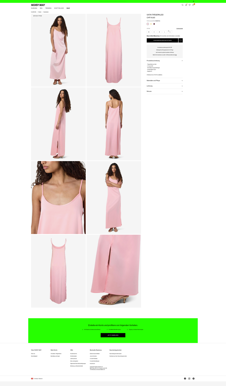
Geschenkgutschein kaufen (115, 353)
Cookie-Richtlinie (93, 358)
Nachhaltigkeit (34, 356)
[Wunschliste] (189, 5)
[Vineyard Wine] (154, 24)
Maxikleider (46, 12)
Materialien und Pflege (153, 80)
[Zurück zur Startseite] (38, 5)
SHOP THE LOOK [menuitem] (59, 8)
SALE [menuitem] (68, 8)
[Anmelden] (186, 5)
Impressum (92, 363)
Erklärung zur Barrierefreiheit (76, 366)
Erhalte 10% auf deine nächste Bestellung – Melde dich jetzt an (113, 1)
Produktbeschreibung (153, 61)
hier (176, 54)
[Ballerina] (148, 24)
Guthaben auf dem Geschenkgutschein (118, 356)
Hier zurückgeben (74, 361)
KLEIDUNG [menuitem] (34, 8)
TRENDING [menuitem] (48, 8)
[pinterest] (193, 378)
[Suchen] (182, 5)
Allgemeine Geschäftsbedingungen (78, 363)
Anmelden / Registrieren (56, 353)
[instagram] (189, 378)
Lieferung (149, 86)
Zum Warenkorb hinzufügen (162, 40)
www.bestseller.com (100, 369)
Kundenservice (73, 353)
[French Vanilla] (151, 24)
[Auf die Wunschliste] (181, 40)
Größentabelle (179, 28)
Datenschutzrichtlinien (95, 353)
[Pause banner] (193, 1)
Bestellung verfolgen (55, 356)
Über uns (33, 353)
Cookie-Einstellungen (94, 361)
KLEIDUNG (33, 12)
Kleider (39, 12)
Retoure (149, 91)
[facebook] (185, 378)
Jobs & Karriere (93, 356)
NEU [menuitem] (41, 8)
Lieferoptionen (73, 358)
